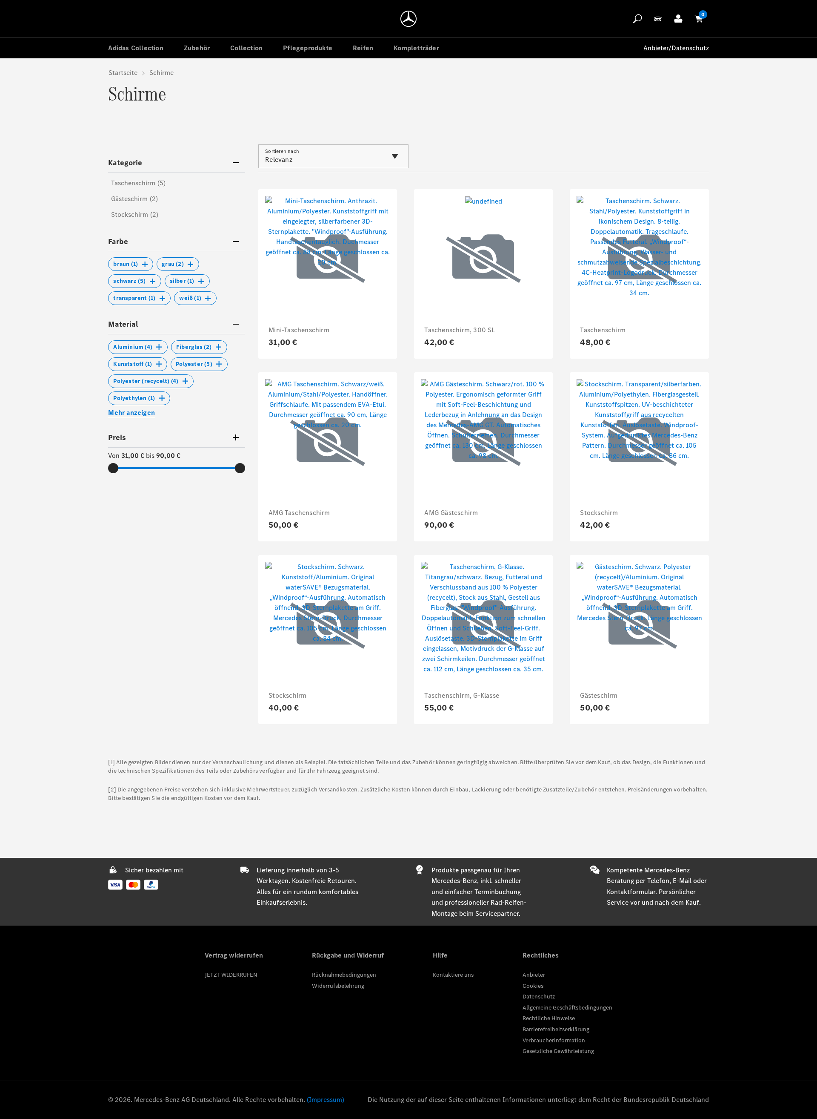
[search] (637, 19)
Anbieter (534, 975)
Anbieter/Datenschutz (676, 47)
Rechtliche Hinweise (549, 1018)
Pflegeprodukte (307, 47)
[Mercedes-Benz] (408, 19)
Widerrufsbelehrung (338, 986)
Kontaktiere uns (453, 975)
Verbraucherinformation (554, 1040)
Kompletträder (416, 47)
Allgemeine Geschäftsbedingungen (567, 1008)
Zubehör (197, 47)
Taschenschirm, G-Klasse (461, 695)
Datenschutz (539, 996)
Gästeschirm (598, 695)
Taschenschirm (603, 329)
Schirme (161, 72)
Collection (246, 47)
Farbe (118, 241)
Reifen (363, 47)
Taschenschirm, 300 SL (459, 329)
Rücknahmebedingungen (344, 975)
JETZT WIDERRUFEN (231, 975)
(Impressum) (325, 1099)
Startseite (123, 72)
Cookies (533, 986)
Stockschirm (599, 512)
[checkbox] (130, 264)
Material (123, 324)
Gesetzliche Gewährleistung (558, 1051)
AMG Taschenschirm (299, 512)
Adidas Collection (135, 47)
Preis (117, 437)
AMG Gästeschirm (451, 512)
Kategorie (125, 163)
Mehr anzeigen (131, 412)
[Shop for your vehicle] (658, 19)
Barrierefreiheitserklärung (556, 1029)
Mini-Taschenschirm (299, 329)
